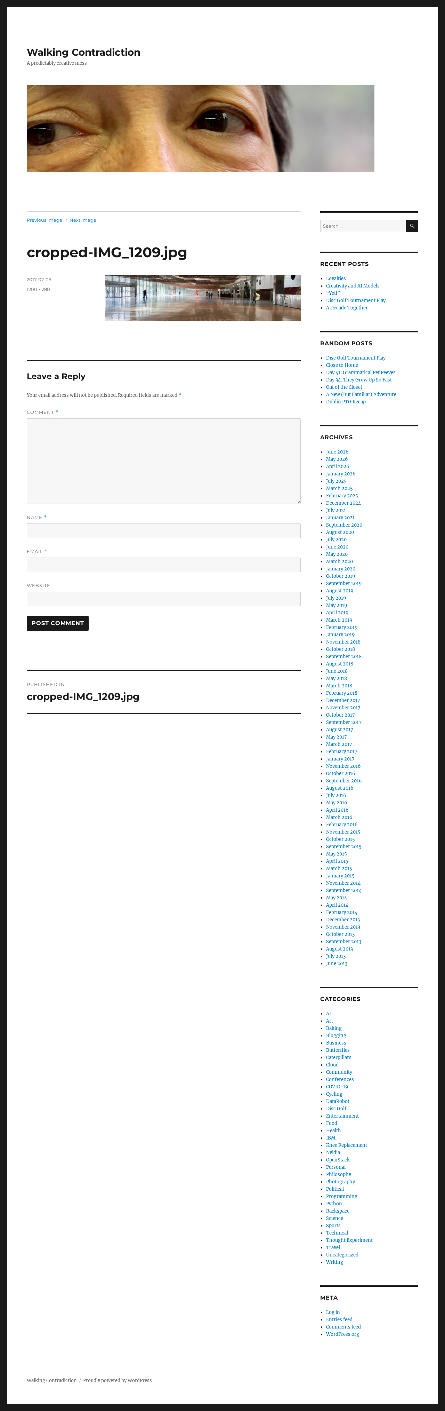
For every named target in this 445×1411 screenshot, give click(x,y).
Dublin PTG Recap (346, 402)
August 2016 (340, 788)
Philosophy (338, 1174)
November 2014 (343, 883)
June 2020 (337, 547)
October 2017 (340, 715)
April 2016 (337, 810)
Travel (333, 1248)
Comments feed (343, 1327)
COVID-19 (337, 1087)
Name (37, 517)
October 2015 (340, 839)
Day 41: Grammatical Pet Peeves (361, 373)
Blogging (336, 1036)
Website (38, 585)
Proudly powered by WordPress (117, 1381)
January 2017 (340, 759)
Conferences (340, 1079)
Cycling (334, 1094)
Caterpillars (338, 1058)
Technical (337, 1233)
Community (339, 1072)
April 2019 (337, 613)
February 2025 (342, 496)
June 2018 (337, 671)
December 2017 (343, 700)
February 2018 (341, 693)
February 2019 (342, 627)
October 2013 (340, 934)
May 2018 (336, 678)
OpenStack (338, 1160)
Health (333, 1131)
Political (335, 1189)
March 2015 (339, 869)
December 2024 (343, 503)
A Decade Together (347, 308)
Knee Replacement (346, 1145)
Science (334, 1218)
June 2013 (336, 964)
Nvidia (333, 1153)
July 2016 (336, 795)
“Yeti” (333, 293)
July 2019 (336, 598)
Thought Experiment (349, 1240)
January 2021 (340, 518)
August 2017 (339, 730)
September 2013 (343, 942)
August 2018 (339, 664)
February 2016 (342, 825)
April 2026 (337, 467)
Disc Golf (336, 1109)
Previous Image (44, 220)
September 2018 (344, 657)
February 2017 (341, 752)
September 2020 (344, 525)
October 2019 (340, 576)
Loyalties (336, 279)
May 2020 (337, 554)
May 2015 (336, 854)
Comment (42, 412)
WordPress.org (342, 1334)
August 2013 (339, 949)
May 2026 (337, 459)
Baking (334, 1028)
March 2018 (339, 686)
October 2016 (340, 774)
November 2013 (343, 927)
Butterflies (338, 1050)
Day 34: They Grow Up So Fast (359, 380)
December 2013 (343, 920)
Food (331, 1123)
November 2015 (343, 832)
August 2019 (340, 591)
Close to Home (342, 365)
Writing (334, 1262)
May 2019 (336, 605)
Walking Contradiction (83, 52)
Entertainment (342, 1116)
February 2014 (341, 912)
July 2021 (336, 510)
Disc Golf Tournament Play (356, 301)
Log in (333, 1312)
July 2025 (336, 481)
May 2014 (336, 898)
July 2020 (336, 540)
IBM (330, 1138)
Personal (336, 1167)
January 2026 (341, 474)
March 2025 (339, 488)
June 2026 (337, 452)
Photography (340, 1182)
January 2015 (340, 876)
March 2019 (339, 620)
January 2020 (340, 569)
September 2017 (344, 722)
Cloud (332, 1065)
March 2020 (339, 562)
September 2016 (344, 781)
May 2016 (336, 803)
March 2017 (339, 744)
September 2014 (344, 890)
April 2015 (337, 861)
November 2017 (343, 708)
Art (329, 1021)
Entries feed (339, 1320)
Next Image (83, 220)
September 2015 (344, 847)
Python (334, 1204)
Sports (333, 1226)
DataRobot (337, 1101)
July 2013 (336, 956)
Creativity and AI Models (353, 286)
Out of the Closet (344, 387)
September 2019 (344, 583)
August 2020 (340, 532)
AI (328, 1014)
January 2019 (340, 635)
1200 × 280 (38, 289)
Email (37, 551)
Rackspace (337, 1211)
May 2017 (336, 737)
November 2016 (343, 766)
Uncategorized (342, 1255)
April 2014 (337, 905)
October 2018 (340, 649)
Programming (341, 1196)
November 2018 (343, 642)
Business (336, 1043)
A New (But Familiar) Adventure (361, 394)
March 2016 (339, 817)
